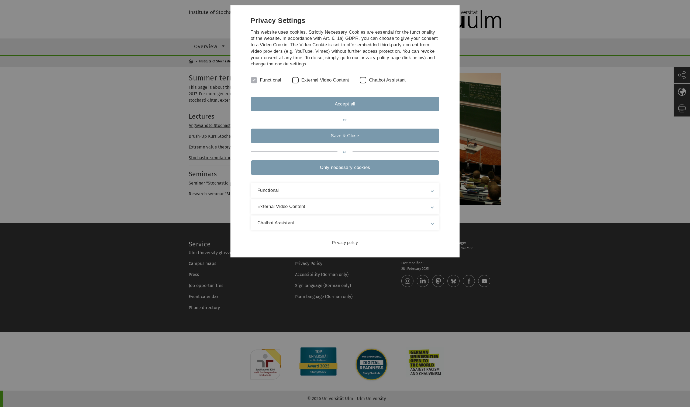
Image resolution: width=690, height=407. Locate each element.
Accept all (345, 104)
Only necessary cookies (345, 167)
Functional (270, 80)
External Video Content (325, 80)
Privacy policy (345, 242)
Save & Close (345, 135)
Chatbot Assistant (387, 80)
